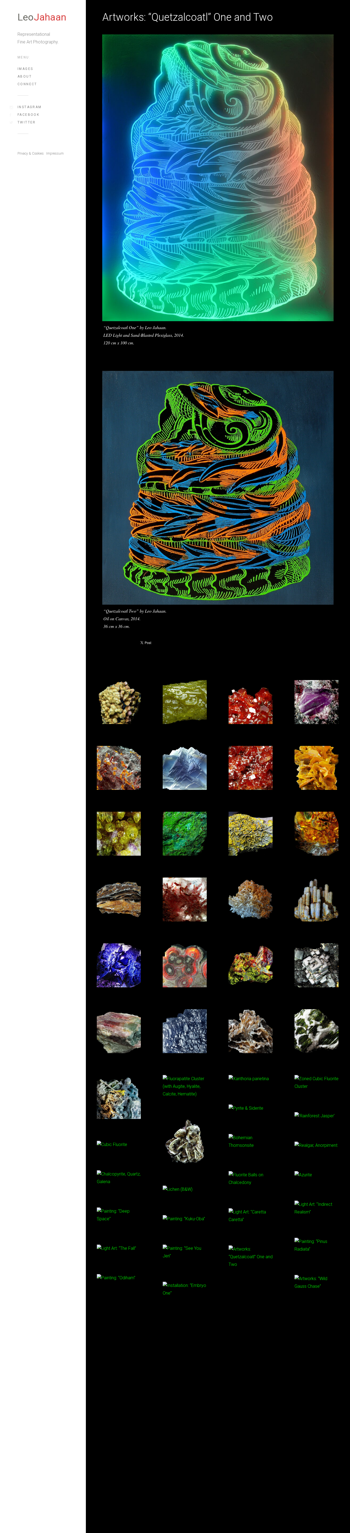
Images (25, 69)
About (25, 76)
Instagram (30, 107)
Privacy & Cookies (31, 153)
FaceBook (28, 115)
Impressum (55, 153)
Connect (27, 84)
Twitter (27, 122)
